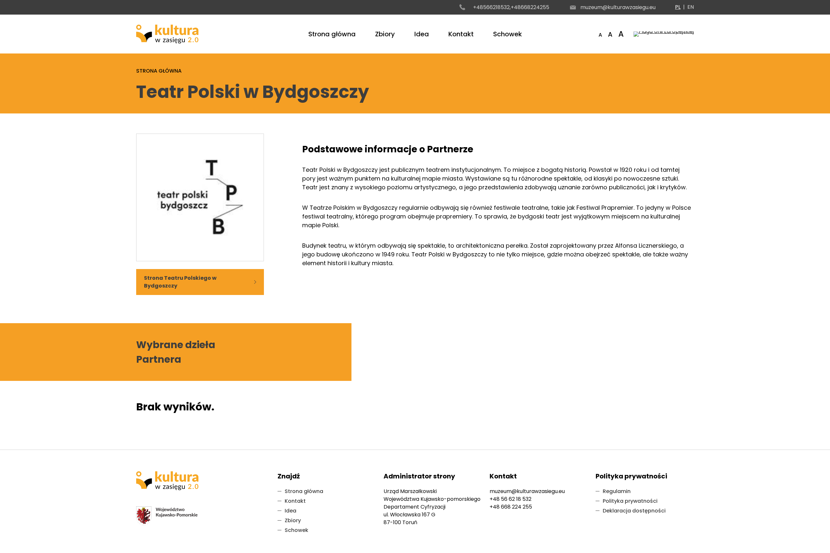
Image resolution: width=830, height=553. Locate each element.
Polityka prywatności (630, 501)
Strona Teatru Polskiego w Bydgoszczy (180, 281)
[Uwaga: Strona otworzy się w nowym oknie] (664, 34)
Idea (421, 34)
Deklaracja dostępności (634, 510)
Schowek (507, 34)
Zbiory (385, 34)
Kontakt (461, 34)
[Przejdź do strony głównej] (167, 34)
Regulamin (617, 491)
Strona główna (332, 34)
